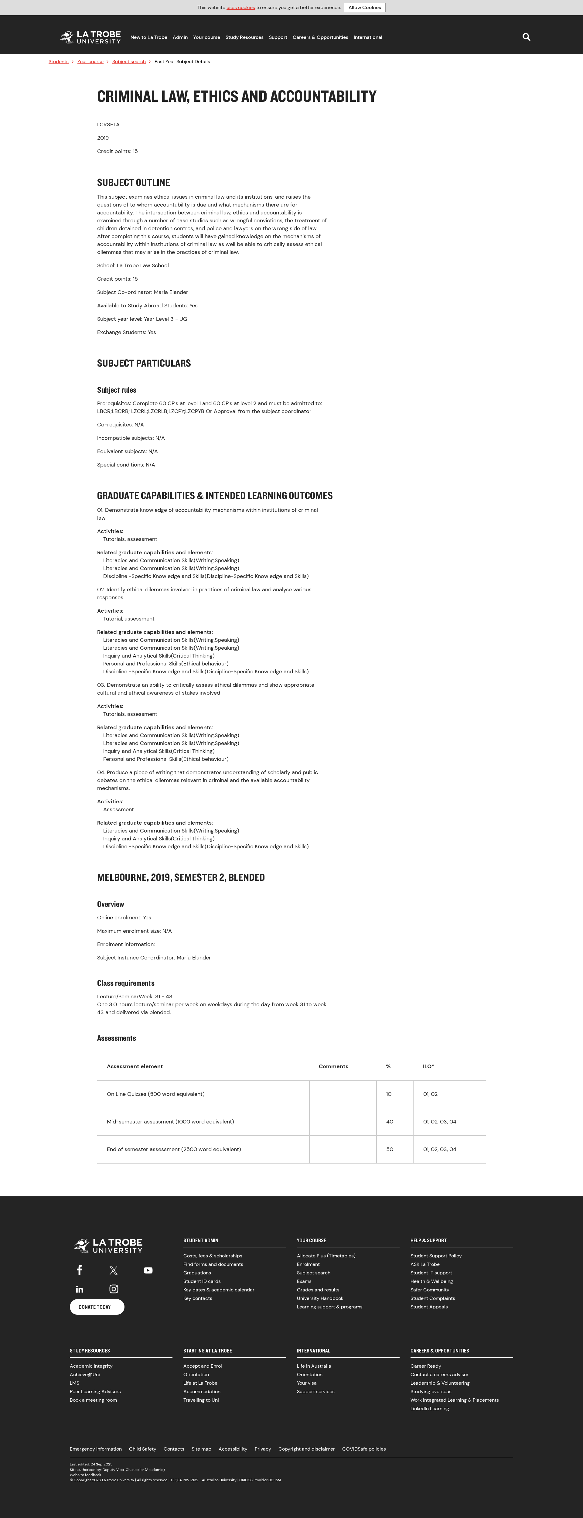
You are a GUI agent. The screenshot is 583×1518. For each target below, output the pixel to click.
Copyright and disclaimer (306, 1449)
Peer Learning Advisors (95, 1391)
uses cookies (241, 7)
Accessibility (233, 1449)
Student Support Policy (436, 1256)
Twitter (114, 1269)
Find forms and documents (213, 1264)
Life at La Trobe (200, 1383)
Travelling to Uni (201, 1400)
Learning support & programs (330, 1307)
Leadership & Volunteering (440, 1383)
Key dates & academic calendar (218, 1290)
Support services (316, 1391)
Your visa (307, 1383)
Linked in (79, 1289)
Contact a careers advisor (440, 1374)
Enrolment (308, 1264)
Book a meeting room (93, 1400)
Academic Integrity (91, 1366)
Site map (201, 1449)
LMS (74, 1383)
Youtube (148, 1269)
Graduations (197, 1273)
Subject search (129, 62)
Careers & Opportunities (320, 37)
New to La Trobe (149, 37)
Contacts (174, 1449)
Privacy (263, 1449)
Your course (206, 37)
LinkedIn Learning (430, 1408)
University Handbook (320, 1298)
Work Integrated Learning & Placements (455, 1400)
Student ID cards (202, 1281)
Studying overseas (431, 1391)
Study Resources (245, 37)
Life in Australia (314, 1366)
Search (526, 37)
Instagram (114, 1289)
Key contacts (197, 1298)
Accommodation (201, 1391)
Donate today (95, 1306)
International (368, 37)
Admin (180, 37)
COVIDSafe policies (364, 1449)
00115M (274, 1480)
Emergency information (96, 1449)
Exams (304, 1281)
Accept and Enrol (202, 1366)
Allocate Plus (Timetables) (326, 1256)
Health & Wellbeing (432, 1281)
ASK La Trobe (425, 1264)
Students (59, 62)
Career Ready (426, 1366)
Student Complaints (433, 1298)
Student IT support (431, 1273)
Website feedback (85, 1474)
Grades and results (318, 1290)
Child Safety (142, 1449)
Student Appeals (429, 1307)
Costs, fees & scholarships (212, 1256)
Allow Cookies (365, 7)
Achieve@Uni (85, 1374)
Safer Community (430, 1290)
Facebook (79, 1269)
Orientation (196, 1374)
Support (278, 37)
